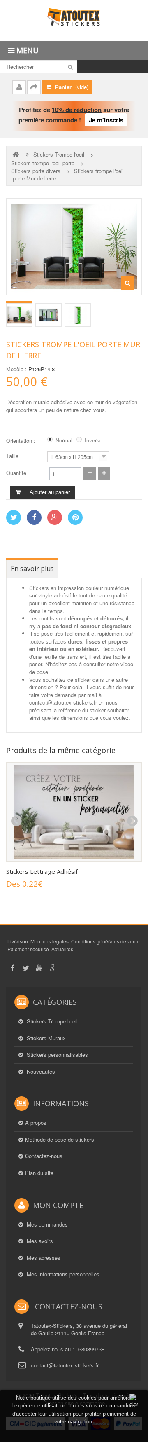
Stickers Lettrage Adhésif (42, 871)
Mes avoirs (39, 1241)
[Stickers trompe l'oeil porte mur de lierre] (19, 315)
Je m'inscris (106, 119)
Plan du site (39, 1173)
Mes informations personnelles (62, 1274)
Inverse (93, 440)
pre (16, 821)
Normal (64, 440)
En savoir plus (32, 568)
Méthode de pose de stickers (59, 1139)
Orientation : (21, 441)
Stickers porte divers (35, 171)
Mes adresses (42, 1258)
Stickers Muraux (45, 1038)
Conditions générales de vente (105, 941)
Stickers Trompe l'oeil (58, 154)
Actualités (62, 949)
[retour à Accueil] (16, 154)
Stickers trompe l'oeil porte (42, 163)
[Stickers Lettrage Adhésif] (74, 812)
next (132, 821)
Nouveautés (40, 1071)
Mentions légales (49, 941)
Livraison (17, 941)
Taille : (14, 456)
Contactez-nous (43, 1156)
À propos (35, 1122)
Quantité (16, 473)
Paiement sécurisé (28, 949)
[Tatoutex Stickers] (74, 20)
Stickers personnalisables (56, 1054)
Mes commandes (46, 1224)
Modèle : (16, 369)
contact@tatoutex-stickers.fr (65, 1365)
